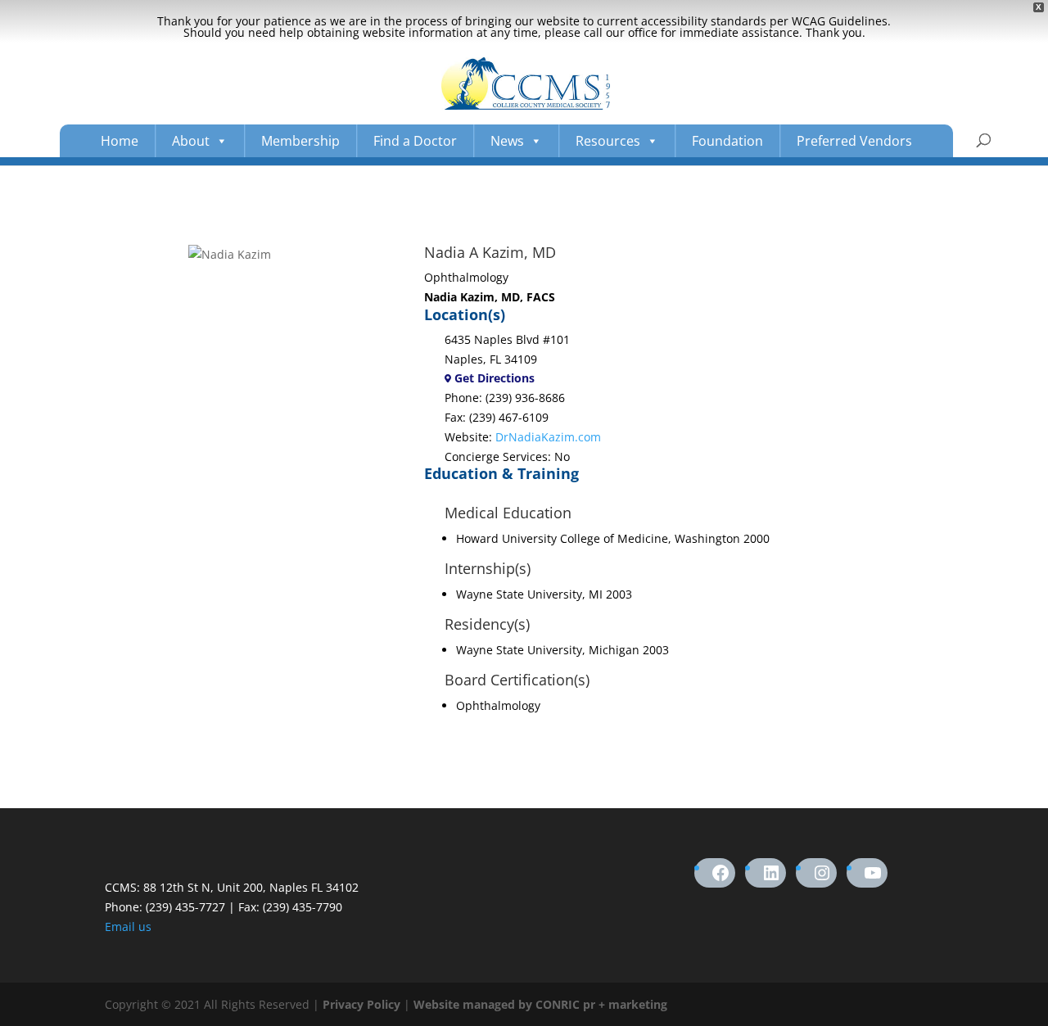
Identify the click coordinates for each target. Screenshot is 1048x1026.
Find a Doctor (415, 141)
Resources (608, 141)
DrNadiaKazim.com (548, 437)
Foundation (727, 141)
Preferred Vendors (854, 141)
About (191, 141)
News (507, 141)
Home (119, 141)
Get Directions (493, 378)
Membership (300, 141)
